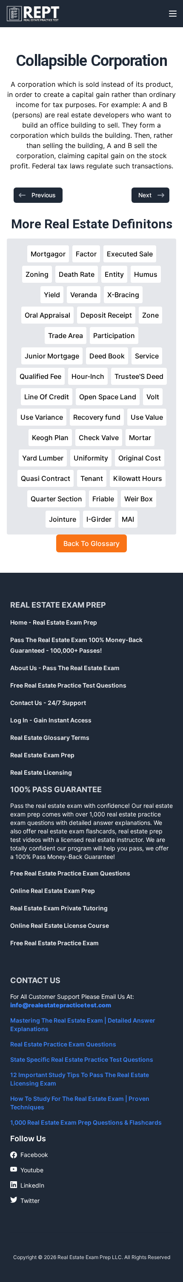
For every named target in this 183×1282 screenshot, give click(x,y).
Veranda (83, 294)
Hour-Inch (87, 376)
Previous (43, 195)
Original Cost (139, 458)
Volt (152, 396)
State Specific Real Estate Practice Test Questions (81, 1059)
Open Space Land (107, 396)
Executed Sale (130, 254)
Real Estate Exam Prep (42, 755)
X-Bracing (123, 294)
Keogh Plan (50, 437)
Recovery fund (96, 417)
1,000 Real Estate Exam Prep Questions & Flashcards (86, 1122)
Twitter (25, 1200)
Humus (145, 274)
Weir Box (138, 499)
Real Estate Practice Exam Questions (63, 1044)
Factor (86, 254)
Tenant (91, 478)
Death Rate (76, 274)
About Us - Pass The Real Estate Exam (65, 667)
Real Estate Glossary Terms (49, 737)
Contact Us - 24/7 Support (48, 702)
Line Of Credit (46, 396)
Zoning (37, 274)
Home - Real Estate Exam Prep (53, 622)
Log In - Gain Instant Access (51, 720)
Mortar (140, 437)
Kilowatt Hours (137, 478)
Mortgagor (48, 254)
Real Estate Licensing (41, 772)
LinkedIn (27, 1185)
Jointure (62, 519)
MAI (128, 519)
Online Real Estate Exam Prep (52, 890)
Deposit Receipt (106, 315)
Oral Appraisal (47, 315)
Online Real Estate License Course (59, 925)
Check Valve (99, 437)
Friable (103, 499)
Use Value (147, 417)
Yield (52, 294)
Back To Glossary (91, 543)
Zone (150, 315)
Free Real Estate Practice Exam (54, 943)
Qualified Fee (40, 376)
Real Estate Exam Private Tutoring (59, 908)
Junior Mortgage (52, 356)
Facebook (29, 1155)
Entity (114, 274)
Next (145, 195)
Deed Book (107, 356)
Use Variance (41, 417)
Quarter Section (56, 499)
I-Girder (99, 519)
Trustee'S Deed (138, 376)
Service (147, 356)
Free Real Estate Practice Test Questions (68, 685)
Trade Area (65, 335)
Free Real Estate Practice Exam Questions (70, 873)
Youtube (26, 1170)
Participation (114, 335)
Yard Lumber (42, 458)
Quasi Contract (45, 478)
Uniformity (91, 458)
